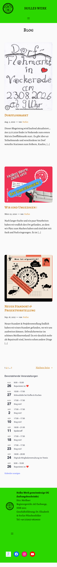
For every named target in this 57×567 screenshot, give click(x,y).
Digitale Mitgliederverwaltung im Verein (31, 457)
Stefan (25, 121)
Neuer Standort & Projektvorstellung (20, 308)
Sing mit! (18, 404)
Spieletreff (18, 430)
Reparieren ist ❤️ (21, 386)
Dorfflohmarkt (16, 115)
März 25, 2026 (11, 214)
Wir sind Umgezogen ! (21, 207)
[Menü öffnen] (28, 18)
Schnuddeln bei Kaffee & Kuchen (28, 395)
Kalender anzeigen (12, 473)
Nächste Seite (44, 367)
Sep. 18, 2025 (10, 317)
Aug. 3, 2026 (10, 121)
